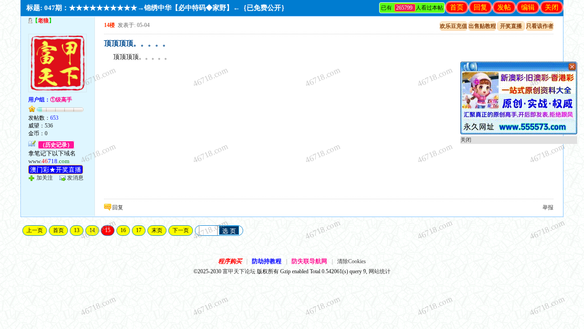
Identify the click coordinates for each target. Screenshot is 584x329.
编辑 (528, 7)
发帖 (504, 7)
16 (123, 230)
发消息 (75, 178)
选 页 (229, 231)
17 (138, 230)
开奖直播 (511, 26)
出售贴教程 (482, 26)
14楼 (109, 25)
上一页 (34, 230)
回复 (480, 7)
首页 (457, 7)
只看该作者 (539, 26)
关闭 (551, 7)
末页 (156, 230)
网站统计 (380, 271)
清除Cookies (351, 261)
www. (48, 161)
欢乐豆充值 (453, 26)
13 (76, 230)
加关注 (44, 178)
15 (107, 230)
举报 (547, 207)
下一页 (180, 230)
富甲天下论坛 (239, 271)
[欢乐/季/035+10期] (518, 132)
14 (92, 230)
